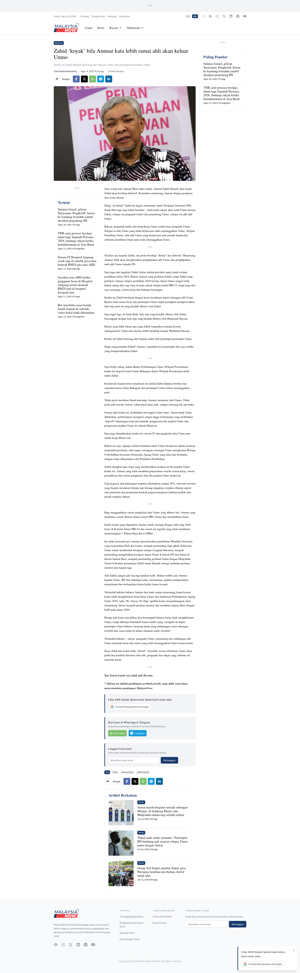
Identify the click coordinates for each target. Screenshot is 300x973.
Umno (115, 772)
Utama (88, 28)
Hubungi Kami (127, 932)
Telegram (139, 733)
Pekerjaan (124, 16)
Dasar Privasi (159, 922)
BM (195, 16)
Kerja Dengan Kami (130, 939)
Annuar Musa (127, 772)
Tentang (84, 16)
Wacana (113, 28)
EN (188, 16)
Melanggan (169, 760)
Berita (100, 28)
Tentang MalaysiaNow (131, 916)
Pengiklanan (98, 16)
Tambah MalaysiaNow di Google (132, 706)
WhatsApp (119, 733)
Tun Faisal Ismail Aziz (65, 71)
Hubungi (112, 16)
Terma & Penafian (162, 916)
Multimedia (133, 28)
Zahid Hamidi (143, 772)
